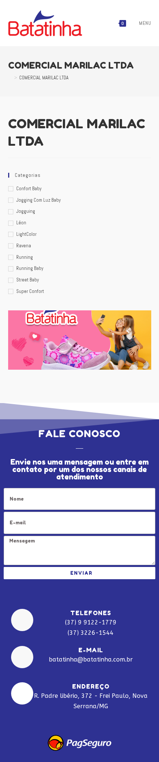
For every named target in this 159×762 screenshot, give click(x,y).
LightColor (26, 234)
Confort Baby (28, 188)
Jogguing (25, 211)
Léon (21, 223)
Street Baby (27, 280)
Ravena (23, 246)
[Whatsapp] (100, 720)
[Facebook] (58, 720)
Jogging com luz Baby (38, 200)
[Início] (10, 78)
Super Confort (30, 291)
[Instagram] (79, 720)
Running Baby (29, 268)
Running (24, 257)
